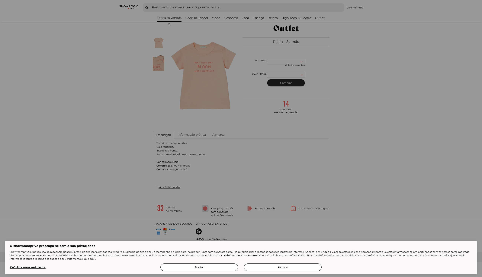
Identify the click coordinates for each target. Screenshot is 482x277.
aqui (92, 258)
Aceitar (199, 267)
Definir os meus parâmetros (28, 267)
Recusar (283, 267)
